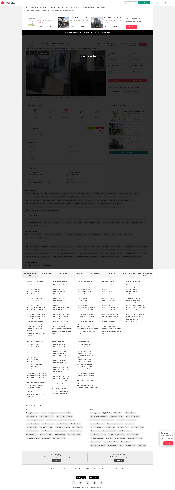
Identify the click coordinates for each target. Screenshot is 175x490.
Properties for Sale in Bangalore (36, 321)
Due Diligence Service (59, 438)
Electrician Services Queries (110, 442)
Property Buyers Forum (32, 424)
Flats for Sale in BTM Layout (33, 303)
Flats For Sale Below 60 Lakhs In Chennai (86, 312)
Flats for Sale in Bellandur (33, 296)
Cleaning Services (95, 431)
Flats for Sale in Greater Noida (83, 368)
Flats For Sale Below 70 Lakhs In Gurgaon (135, 309)
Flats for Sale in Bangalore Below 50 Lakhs (36, 309)
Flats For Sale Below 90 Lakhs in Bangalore (36, 319)
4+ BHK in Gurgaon (130, 293)
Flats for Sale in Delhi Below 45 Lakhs (60, 367)
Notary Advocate (130, 445)
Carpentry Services (120, 438)
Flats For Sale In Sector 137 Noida (84, 349)
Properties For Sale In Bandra (58, 326)
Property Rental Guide (108, 420)
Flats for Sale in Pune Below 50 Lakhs (110, 309)
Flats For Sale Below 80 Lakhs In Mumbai (61, 312)
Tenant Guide (131, 420)
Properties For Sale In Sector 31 (133, 319)
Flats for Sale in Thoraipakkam (84, 291)
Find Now (56, 460)
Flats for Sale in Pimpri (107, 303)
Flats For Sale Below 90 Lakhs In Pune (110, 319)
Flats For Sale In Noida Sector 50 (84, 346)
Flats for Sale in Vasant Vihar (58, 344)
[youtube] (101, 482)
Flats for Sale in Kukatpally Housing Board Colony (36, 351)
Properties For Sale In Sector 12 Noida (85, 383)
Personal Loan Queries (46, 434)
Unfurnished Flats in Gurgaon (133, 300)
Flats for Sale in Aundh (107, 293)
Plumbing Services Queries (98, 445)
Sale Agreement (53, 413)
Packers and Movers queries (114, 424)
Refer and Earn (118, 413)
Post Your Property (144, 3)
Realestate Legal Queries (32, 438)
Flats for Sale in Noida (83, 341)
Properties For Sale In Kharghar (59, 324)
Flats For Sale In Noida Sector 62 (84, 344)
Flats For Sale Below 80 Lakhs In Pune (110, 316)
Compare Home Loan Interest (67, 420)
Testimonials (103, 468)
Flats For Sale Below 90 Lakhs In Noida (85, 375)
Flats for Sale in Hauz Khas (58, 349)
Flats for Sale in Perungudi (83, 305)
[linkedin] (94, 482)
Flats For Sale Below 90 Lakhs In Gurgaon (135, 314)
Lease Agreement (112, 445)
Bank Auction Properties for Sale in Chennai (86, 332)
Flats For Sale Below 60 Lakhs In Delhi (60, 371)
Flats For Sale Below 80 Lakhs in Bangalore (36, 316)
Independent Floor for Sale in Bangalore (35, 329)
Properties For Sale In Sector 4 (133, 321)
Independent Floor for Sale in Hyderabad (35, 390)
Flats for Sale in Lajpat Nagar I (58, 365)
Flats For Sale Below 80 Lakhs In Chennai (86, 316)
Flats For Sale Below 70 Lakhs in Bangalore (36, 314)
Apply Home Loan (51, 420)
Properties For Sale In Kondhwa (109, 326)
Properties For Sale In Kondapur (34, 387)
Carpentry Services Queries (134, 438)
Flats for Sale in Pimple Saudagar (109, 298)
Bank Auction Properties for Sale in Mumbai (61, 332)
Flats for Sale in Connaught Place (59, 353)
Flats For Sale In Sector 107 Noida (84, 361)
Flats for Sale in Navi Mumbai (58, 291)
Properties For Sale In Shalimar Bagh (85, 324)
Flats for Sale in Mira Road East (59, 298)
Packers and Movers (130, 413)
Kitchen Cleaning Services (109, 431)
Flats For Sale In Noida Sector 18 (84, 359)
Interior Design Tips (77, 427)
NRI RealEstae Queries (61, 431)
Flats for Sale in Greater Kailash (59, 351)
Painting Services (110, 427)
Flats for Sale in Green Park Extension (60, 358)
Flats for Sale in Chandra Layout (34, 298)
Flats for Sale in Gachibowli (33, 357)
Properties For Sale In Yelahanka (34, 326)
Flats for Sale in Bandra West (58, 305)
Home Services (129, 424)
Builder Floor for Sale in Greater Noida (87, 387)
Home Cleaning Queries (97, 438)
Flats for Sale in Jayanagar (33, 305)
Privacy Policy (91, 468)
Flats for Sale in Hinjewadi (107, 305)
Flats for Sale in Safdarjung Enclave (60, 346)
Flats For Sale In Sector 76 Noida (84, 353)
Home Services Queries (97, 427)
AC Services (109, 438)
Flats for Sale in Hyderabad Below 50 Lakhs (37, 371)
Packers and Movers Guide (98, 424)
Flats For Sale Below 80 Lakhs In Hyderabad (37, 377)
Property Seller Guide (62, 424)
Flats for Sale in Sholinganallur (84, 293)
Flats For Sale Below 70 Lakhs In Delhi (60, 374)
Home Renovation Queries (62, 427)
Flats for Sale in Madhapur (33, 349)
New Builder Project (31, 416)
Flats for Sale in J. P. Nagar (33, 300)
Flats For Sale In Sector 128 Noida (84, 364)
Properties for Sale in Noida (84, 378)
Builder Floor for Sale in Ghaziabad (60, 393)
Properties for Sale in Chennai (85, 321)
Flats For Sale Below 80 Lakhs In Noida (85, 373)
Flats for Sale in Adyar (82, 300)
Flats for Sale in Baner (106, 289)
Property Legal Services (32, 413)
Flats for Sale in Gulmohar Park (59, 355)
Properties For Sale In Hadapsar (109, 324)
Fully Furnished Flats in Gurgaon (133, 296)
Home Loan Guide (76, 424)
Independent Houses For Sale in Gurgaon (135, 305)
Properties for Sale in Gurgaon (134, 316)
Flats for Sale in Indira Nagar (33, 293)
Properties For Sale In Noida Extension (85, 380)
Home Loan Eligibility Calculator (35, 420)
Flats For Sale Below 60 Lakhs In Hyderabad (37, 373)
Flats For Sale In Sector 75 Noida (84, 351)
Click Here (131, 27)
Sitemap (115, 468)
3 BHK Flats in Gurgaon (131, 289)
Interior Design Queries (32, 431)
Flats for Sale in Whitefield (33, 291)
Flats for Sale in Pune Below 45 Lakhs (110, 307)
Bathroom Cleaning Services (98, 434)
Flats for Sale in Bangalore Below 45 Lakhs (36, 307)
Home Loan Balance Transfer (64, 416)
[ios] (94, 477)
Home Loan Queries (31, 427)
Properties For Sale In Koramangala (35, 324)
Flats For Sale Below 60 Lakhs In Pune (110, 312)
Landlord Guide (120, 420)
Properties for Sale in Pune (109, 321)
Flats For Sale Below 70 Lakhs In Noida (85, 371)
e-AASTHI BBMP (46, 438)
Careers (63, 468)
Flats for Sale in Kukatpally (33, 359)
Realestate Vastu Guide (75, 431)
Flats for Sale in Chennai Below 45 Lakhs (86, 307)
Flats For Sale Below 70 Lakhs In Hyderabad (37, 375)
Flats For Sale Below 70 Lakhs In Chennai (86, 314)
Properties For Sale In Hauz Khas (59, 383)
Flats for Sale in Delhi (58, 341)
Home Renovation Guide (46, 427)
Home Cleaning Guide (132, 434)
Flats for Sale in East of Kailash (59, 360)
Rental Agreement (95, 413)
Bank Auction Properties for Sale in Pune (111, 332)
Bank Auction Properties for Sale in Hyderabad (36, 395)
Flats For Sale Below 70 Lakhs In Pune (110, 314)
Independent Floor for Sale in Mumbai (62, 328)
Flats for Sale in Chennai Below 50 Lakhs (86, 309)
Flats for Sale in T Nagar (82, 303)
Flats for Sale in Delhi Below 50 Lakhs (60, 369)
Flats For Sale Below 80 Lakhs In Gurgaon (135, 312)
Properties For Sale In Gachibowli (34, 385)
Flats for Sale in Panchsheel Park (59, 362)
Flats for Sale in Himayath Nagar (34, 364)
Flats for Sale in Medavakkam (83, 296)
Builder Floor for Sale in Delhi (60, 388)
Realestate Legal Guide (74, 434)
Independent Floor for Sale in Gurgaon (135, 303)
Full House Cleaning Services (116, 434)
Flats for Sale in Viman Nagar (108, 300)
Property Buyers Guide (48, 424)
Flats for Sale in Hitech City (33, 355)
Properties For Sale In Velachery (84, 326)
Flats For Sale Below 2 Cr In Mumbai (60, 319)
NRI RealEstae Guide (46, 431)
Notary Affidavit (142, 445)
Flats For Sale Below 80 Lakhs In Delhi (60, 376)
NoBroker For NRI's (65, 413)
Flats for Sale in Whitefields (33, 361)
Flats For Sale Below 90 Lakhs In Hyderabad (37, 380)
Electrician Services (96, 442)
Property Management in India (99, 416)
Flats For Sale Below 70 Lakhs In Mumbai (61, 309)
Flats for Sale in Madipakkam (83, 289)
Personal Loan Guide (31, 434)
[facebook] (73, 482)
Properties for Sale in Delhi (59, 381)
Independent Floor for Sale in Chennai (87, 328)
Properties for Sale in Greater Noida (85, 385)
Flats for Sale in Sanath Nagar (33, 366)
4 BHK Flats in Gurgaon (131, 291)
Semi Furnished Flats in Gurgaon (133, 298)
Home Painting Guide (123, 427)
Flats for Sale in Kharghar (57, 300)
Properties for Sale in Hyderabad (36, 382)
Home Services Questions (116, 416)
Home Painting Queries (137, 427)
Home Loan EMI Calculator (46, 416)
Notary (121, 445)
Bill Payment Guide (60, 434)
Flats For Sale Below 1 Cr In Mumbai (60, 316)
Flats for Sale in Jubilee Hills (33, 346)
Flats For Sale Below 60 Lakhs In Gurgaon (135, 307)
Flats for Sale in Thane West (58, 296)
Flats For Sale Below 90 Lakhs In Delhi (60, 378)
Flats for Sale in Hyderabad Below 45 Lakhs (37, 368)
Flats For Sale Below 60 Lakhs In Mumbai (61, 307)
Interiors (43, 413)
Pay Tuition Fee (107, 413)
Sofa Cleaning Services (125, 431)
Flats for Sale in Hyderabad (35, 341)
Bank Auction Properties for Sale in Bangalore (36, 334)
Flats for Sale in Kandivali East (59, 303)
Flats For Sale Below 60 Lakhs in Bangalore (36, 312)
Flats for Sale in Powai (57, 293)
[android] (81, 477)
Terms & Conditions (76, 468)
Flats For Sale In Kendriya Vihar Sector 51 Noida (86, 356)
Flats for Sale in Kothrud (107, 296)
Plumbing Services (126, 442)
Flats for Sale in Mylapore (82, 298)
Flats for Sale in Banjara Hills (33, 344)
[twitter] (80, 482)
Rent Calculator (95, 420)
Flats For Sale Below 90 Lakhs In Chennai (86, 319)
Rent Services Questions (132, 416)
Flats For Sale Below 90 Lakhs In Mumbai (61, 314)
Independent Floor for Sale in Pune (111, 328)
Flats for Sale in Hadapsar (107, 291)
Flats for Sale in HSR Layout (33, 289)
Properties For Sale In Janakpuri (59, 386)
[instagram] (87, 482)
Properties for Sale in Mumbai (60, 321)
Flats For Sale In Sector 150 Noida (84, 366)
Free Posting (119, 460)
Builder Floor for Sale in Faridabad (60, 391)
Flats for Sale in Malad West (58, 289)
